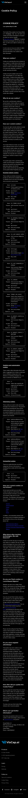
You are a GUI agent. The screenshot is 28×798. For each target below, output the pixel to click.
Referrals (3, 769)
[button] (25, 2)
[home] (6, 2)
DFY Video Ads (5, 758)
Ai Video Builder (5, 752)
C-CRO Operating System (8, 755)
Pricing (3, 766)
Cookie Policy (5, 780)
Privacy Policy (5, 783)
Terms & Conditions (6, 777)
